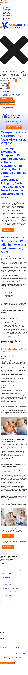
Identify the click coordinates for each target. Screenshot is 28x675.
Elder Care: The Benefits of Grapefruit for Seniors (11, 643)
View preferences (8, 101)
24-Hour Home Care (7, 577)
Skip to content (3, 0)
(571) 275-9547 (7, 560)
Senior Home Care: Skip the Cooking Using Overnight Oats (13, 653)
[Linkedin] (6, 567)
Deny (10, 99)
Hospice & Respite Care (7, 584)
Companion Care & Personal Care (10, 591)
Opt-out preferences (8, 107)
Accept (3, 99)
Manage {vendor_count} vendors (11, 94)
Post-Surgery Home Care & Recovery (11, 588)
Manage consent (7, 663)
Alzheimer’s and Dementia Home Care (11, 574)
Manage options (7, 91)
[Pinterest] (10, 567)
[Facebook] (2, 567)
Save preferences (8, 104)
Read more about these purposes (11, 95)
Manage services (7, 92)
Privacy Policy (6, 108)
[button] (4, 2)
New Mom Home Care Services (9, 581)
